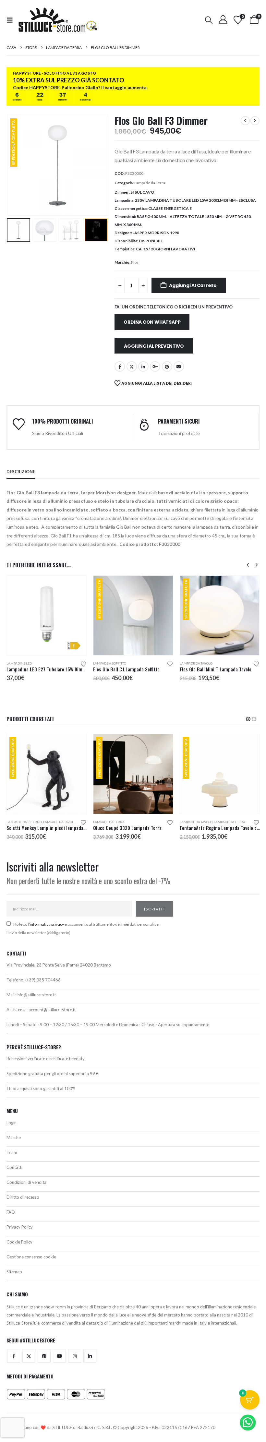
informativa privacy (47, 924)
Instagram (74, 1356)
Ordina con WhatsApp (152, 322)
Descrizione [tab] (20, 471)
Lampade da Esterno (24, 822)
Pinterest (167, 366)
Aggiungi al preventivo (154, 346)
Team (11, 1152)
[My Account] (223, 19)
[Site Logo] (58, 19)
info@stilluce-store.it (36, 994)
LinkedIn (143, 366)
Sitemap (14, 1271)
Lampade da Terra (149, 182)
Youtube (59, 1356)
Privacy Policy (19, 1227)
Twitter (28, 1356)
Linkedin (89, 1356)
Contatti (14, 1167)
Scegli (162, 745)
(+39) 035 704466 (43, 979)
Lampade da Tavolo (196, 663)
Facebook (120, 366)
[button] (11, 20)
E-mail (179, 366)
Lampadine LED (19, 663)
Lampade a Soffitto (109, 663)
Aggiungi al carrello (193, 285)
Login (11, 1122)
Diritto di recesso (22, 1197)
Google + (155, 366)
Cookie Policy (19, 1241)
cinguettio (132, 366)
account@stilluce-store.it (52, 1009)
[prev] (245, 120)
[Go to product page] (46, 615)
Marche (13, 1137)
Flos (135, 262)
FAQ (10, 1212)
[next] (255, 120)
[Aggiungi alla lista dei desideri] (83, 663)
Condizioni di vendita (26, 1182)
